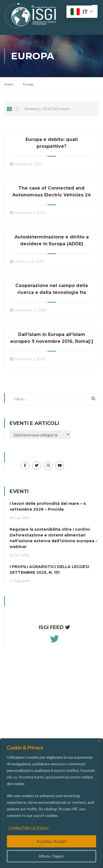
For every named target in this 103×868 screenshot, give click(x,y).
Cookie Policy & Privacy (29, 827)
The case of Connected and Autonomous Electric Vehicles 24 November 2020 (51, 194)
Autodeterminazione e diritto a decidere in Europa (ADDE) (52, 240)
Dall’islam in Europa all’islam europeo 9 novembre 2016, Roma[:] (51, 338)
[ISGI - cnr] (31, 18)
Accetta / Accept (51, 841)
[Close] (99, 741)
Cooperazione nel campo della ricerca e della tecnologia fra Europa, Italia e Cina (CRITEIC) (51, 292)
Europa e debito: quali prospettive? (52, 143)
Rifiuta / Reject (51, 856)
